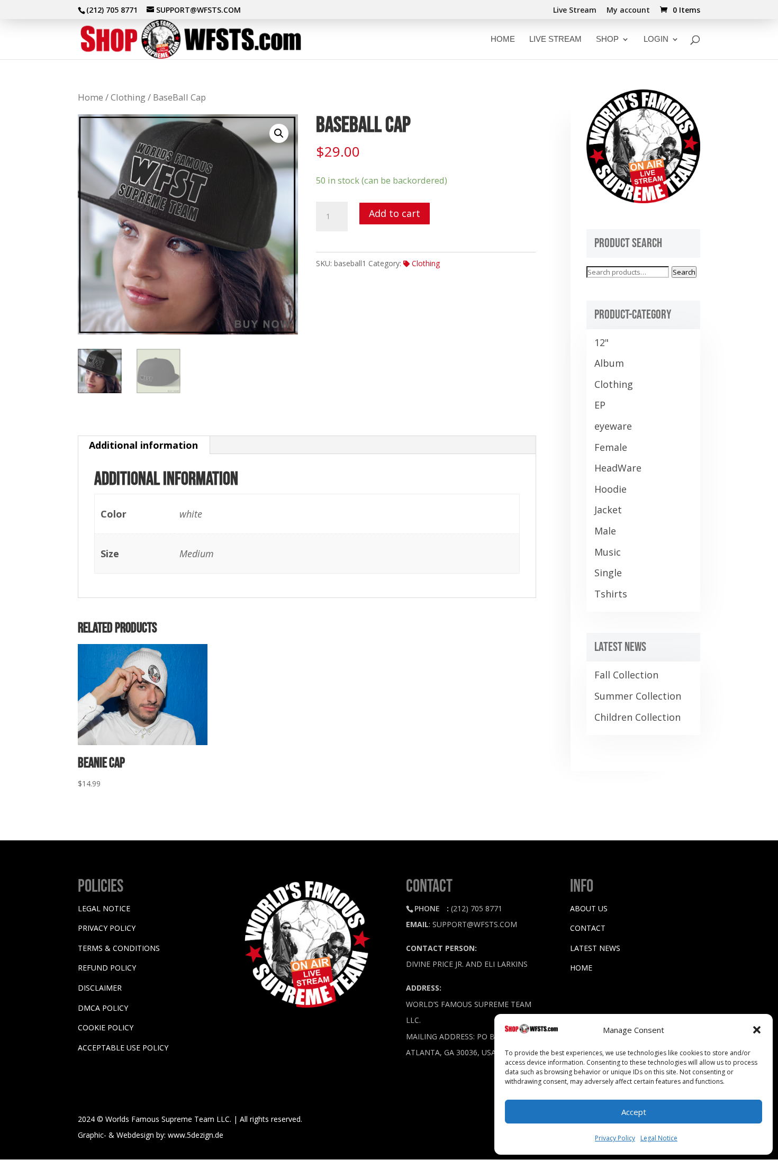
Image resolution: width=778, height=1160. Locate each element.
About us (589, 908)
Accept (633, 1112)
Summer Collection (637, 696)
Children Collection (637, 717)
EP (599, 404)
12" (601, 342)
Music (607, 552)
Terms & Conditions (119, 948)
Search (684, 272)
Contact (587, 928)
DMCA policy (103, 1008)
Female (610, 447)
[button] (757, 1030)
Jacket (608, 509)
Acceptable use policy (123, 1048)
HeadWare (617, 467)
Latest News (595, 948)
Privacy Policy (615, 1138)
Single (608, 572)
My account (628, 10)
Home (90, 97)
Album (609, 363)
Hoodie (610, 489)
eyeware (613, 426)
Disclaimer (100, 988)
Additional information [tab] (143, 445)
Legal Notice (658, 1138)
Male (605, 530)
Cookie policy (105, 1027)
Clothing (128, 97)
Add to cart (394, 213)
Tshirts (610, 593)
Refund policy (107, 968)
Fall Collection (626, 674)
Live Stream (574, 10)
